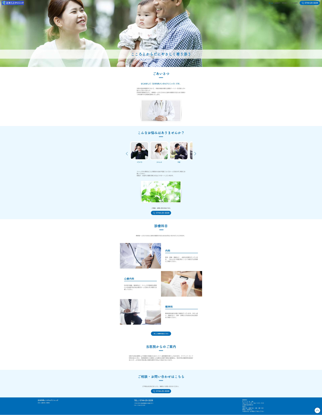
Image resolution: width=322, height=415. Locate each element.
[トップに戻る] (317, 410)
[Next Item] (195, 154)
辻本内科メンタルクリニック (48, 400)
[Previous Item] (127, 154)
